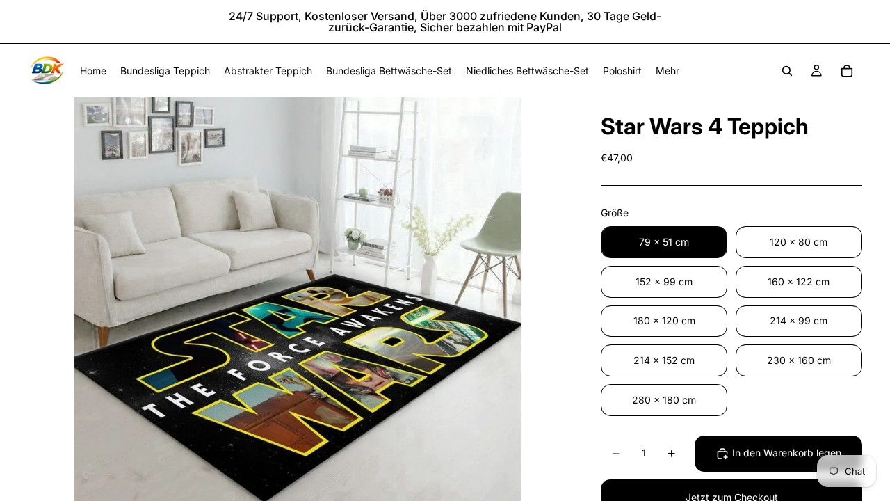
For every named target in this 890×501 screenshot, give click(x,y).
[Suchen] (787, 71)
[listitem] (667, 70)
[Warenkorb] (847, 71)
